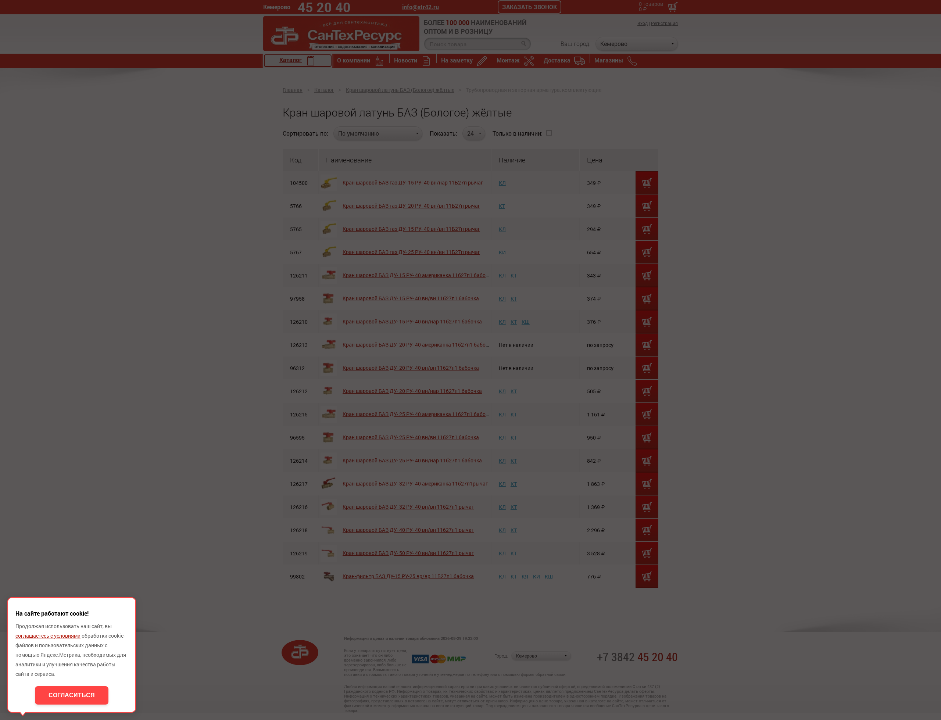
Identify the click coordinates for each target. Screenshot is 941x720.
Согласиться (72, 695)
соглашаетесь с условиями (47, 635)
